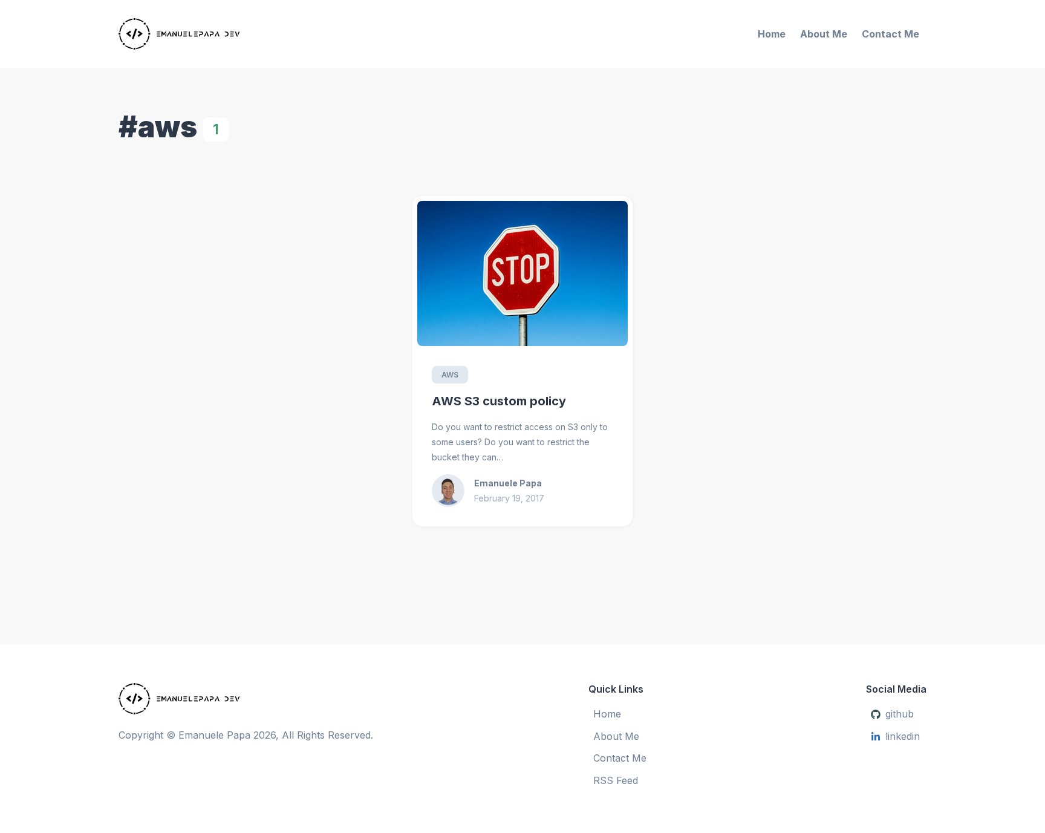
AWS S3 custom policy (499, 401)
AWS (449, 374)
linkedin (902, 736)
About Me (823, 34)
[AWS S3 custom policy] (522, 273)
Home (772, 34)
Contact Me (890, 34)
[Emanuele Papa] (250, 34)
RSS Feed (615, 780)
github (899, 714)
